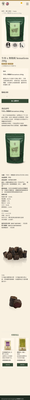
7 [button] (16, 366)
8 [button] (18, 366)
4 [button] (9, 366)
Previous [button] (2, 350)
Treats (15, 11)
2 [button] (4, 366)
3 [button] (7, 366)
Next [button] (28, 350)
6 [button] (14, 366)
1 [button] (2, 366)
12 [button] (27, 366)
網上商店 (8, 11)
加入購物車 (15, 101)
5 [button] (11, 366)
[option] (7, 353)
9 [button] (21, 366)
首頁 (3, 11)
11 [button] (25, 366)
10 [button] (23, 366)
